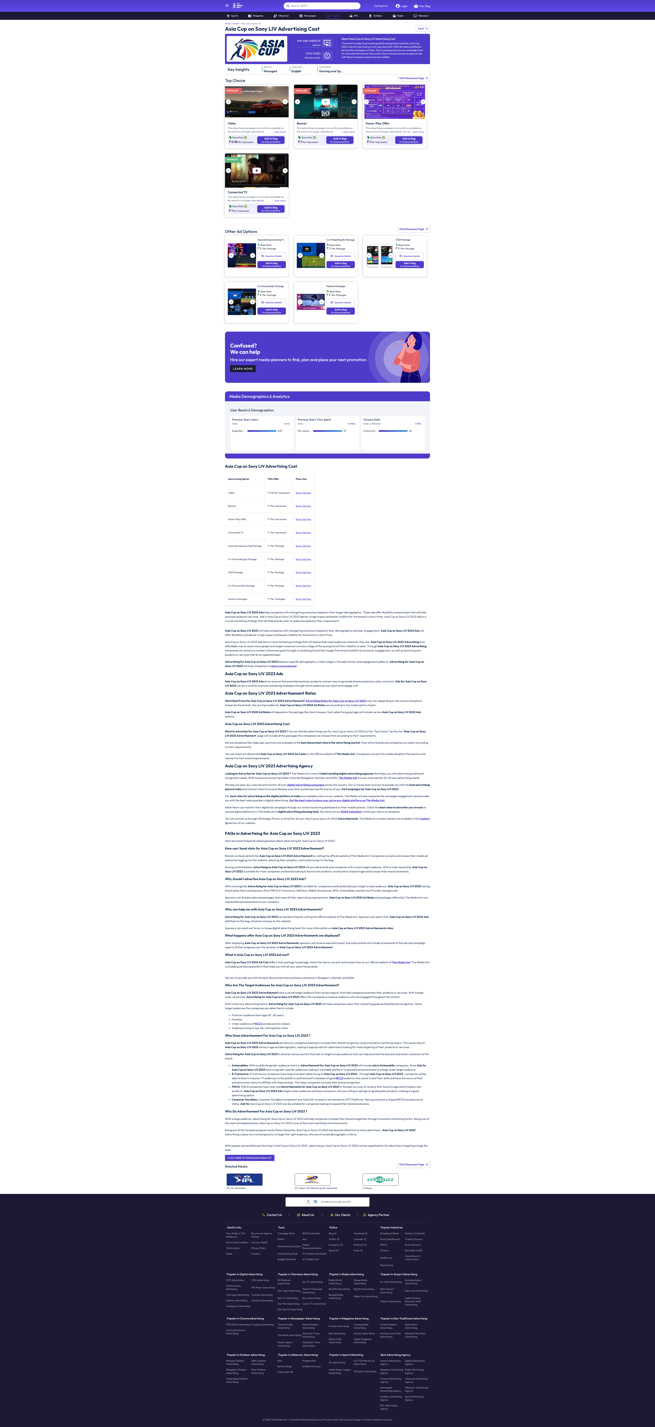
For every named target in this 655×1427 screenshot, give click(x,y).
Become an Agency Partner (261, 1235)
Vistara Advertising (390, 1301)
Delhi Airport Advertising (387, 1290)
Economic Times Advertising (311, 1335)
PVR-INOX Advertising (238, 1324)
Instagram (334, 1244)
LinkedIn (358, 1239)
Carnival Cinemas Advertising (235, 1331)
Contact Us (381, 6)
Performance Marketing (233, 1287)
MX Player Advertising (263, 1287)
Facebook (359, 1233)
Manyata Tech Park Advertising (415, 1335)
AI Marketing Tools (287, 1253)
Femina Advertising (364, 1333)
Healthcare (386, 1257)
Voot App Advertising (237, 1294)
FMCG (383, 1244)
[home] (236, 8)
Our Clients (342, 1215)
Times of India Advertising (285, 1326)
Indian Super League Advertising (340, 1371)
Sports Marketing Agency (414, 1398)
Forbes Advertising (339, 1326)
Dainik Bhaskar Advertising (310, 1326)
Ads (304, 1239)
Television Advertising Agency (416, 1389)
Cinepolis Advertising (262, 1324)
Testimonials (232, 1248)
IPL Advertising (337, 1362)
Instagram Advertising (238, 1306)
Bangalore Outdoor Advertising (236, 1371)
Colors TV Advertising (314, 1303)
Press (357, 1250)
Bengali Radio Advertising (336, 1296)
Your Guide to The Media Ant (235, 1235)
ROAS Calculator (311, 1233)
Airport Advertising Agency (390, 1362)
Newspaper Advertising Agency (390, 1389)
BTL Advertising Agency (388, 1407)
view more (280, 131)
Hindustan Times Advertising (311, 1344)
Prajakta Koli (309, 1360)
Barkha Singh (285, 1366)
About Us (308, 1215)
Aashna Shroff (285, 1372)
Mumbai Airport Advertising (413, 1282)
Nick (280, 1360)
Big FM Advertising (364, 1289)
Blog (331, 1233)
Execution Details (274, 256)
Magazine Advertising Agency (391, 1371)
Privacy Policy (258, 1248)
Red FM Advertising (339, 1289)
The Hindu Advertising (289, 1334)
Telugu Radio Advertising (360, 1282)
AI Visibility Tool (310, 1259)
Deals (229, 1253)
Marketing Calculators (289, 1246)
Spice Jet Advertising (416, 1290)
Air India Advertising (391, 1281)
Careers (255, 1253)
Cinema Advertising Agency (390, 1380)
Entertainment (413, 1244)
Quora (332, 1250)
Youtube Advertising (262, 1294)
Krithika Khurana (311, 1366)
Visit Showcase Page (411, 78)
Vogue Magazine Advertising (363, 1341)
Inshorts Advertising (262, 1300)
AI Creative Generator (314, 1253)
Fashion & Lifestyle (415, 1233)
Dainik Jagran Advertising (285, 1344)
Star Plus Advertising (289, 1303)
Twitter (332, 1239)
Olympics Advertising (365, 1371)
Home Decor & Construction (412, 1258)
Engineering (386, 1264)
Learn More (243, 368)
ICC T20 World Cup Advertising (364, 1362)
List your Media (259, 1242)
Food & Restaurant (390, 1239)
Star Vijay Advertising (289, 1290)
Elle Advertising (337, 1333)
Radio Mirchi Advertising (335, 1282)
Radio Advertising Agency (414, 1371)
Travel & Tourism (414, 1239)
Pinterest (358, 1244)
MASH (281, 1239)
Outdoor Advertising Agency (391, 1398)
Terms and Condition (237, 1242)
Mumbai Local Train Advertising (390, 1335)
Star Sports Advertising (290, 1309)
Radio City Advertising (365, 1296)
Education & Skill (413, 1250)
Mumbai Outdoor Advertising (235, 1362)
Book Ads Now (303, 492)
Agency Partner (379, 1215)
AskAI (421, 28)
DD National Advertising (284, 1282)
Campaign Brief (286, 1233)
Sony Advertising (311, 1297)
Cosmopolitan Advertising (361, 1326)
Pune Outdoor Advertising (258, 1371)
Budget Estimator (287, 1259)
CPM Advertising (260, 1280)
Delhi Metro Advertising (411, 1326)
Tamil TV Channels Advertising (312, 1290)
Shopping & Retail (389, 1233)
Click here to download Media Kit (250, 1157)
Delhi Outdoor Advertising (258, 1362)
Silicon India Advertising (335, 1341)
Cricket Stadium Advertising (388, 1326)
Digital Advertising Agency (415, 1362)
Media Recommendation (312, 1246)
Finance (384, 1250)
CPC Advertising (235, 1280)
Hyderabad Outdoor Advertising (237, 1380)
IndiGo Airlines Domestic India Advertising (413, 1301)
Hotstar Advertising (236, 1300)
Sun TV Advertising (312, 1281)
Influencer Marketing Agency (416, 1380)
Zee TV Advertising (288, 1297)
